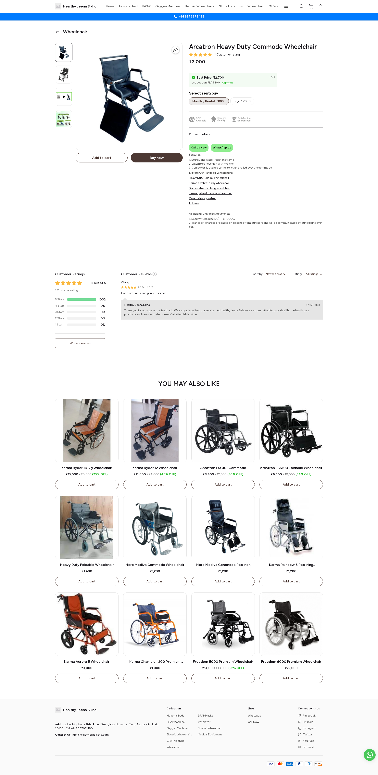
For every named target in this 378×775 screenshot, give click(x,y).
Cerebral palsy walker (202, 198)
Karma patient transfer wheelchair (210, 193)
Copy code (227, 82)
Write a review (80, 343)
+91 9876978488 (192, 16)
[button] (301, 6)
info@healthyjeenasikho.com (90, 734)
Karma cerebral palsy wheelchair (209, 183)
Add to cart (101, 158)
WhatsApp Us (222, 147)
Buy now (157, 158)
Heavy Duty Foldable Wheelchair (209, 178)
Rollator (194, 203)
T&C (272, 77)
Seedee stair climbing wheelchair (209, 188)
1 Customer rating (227, 54)
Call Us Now (199, 147)
